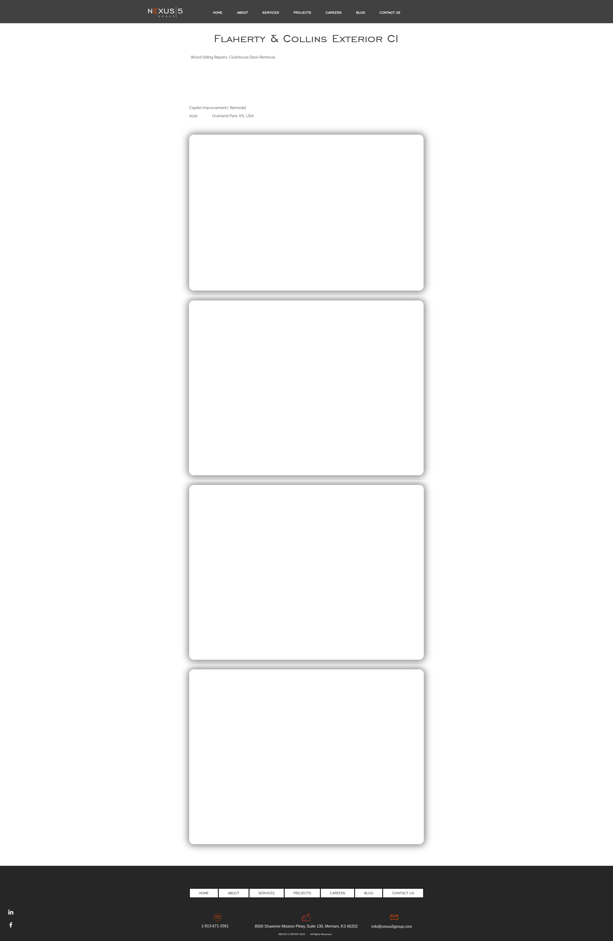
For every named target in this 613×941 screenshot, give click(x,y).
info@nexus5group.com (391, 926)
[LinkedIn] (10, 912)
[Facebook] (10, 925)
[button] (302, 12)
